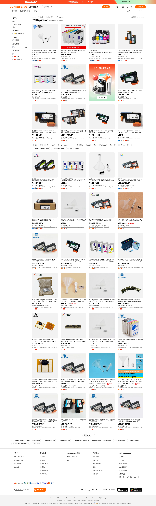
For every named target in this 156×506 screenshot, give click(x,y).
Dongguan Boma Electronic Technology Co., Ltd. (102, 187)
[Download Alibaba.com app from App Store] (122, 490)
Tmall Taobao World (69, 498)
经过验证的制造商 (72, 456)
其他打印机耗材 (16, 24)
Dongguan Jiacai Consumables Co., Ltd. (129, 227)
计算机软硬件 (49, 17)
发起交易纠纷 (97, 463)
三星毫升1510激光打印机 (85, 145)
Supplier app (86, 490)
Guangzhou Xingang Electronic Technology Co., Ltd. (45, 227)
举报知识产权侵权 (98, 470)
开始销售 (121, 460)
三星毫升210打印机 (135, 440)
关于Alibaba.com (19, 453)
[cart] (123, 7)
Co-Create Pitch (18, 460)
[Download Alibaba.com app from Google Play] (136, 490)
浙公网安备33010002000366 (107, 503)
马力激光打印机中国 (19, 440)
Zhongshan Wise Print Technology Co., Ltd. (44, 187)
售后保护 (42, 467)
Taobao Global (85, 498)
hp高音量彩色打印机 (65, 440)
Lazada (78, 498)
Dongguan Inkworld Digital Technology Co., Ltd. (102, 58)
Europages (104, 498)
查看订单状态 (123, 463)
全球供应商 (33, 7)
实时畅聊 (95, 460)
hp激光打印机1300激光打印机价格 (102, 440)
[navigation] (20, 226)
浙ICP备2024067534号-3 (124, 503)
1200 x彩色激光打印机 (101, 145)
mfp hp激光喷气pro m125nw (67, 145)
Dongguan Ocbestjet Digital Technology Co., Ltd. (130, 138)
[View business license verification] (94, 503)
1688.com (59, 498)
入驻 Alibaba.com (124, 456)
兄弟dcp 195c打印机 (50, 440)
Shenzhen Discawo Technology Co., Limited (130, 58)
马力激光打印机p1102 (34, 440)
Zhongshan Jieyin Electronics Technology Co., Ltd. (45, 98)
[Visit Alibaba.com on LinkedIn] (124, 477)
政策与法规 (43, 474)
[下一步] (93, 435)
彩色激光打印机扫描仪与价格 (42, 148)
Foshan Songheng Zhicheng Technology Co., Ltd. (45, 58)
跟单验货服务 (44, 470)
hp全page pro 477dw (59, 148)
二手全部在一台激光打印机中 (22, 444)
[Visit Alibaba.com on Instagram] (131, 477)
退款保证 (42, 460)
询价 (68, 460)
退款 (94, 467)
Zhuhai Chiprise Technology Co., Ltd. (42, 138)
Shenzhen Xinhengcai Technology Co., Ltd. (73, 138)
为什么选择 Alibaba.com (20, 456)
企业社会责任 (17, 463)
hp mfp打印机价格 (120, 440)
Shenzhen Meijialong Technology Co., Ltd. (72, 227)
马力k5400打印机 (39, 145)
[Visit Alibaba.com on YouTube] (135, 477)
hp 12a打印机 (51, 145)
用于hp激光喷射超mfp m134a (82, 440)
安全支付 (42, 456)
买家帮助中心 (97, 456)
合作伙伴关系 (123, 470)
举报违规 (95, 474)
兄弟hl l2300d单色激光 (75, 148)
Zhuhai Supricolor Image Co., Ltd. (127, 98)
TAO (92, 498)
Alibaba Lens (19, 490)
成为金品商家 (123, 467)
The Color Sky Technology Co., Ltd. (99, 227)
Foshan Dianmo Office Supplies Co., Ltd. (72, 187)
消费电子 (40, 17)
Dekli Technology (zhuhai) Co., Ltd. (70, 427)
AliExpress (52, 498)
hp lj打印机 (114, 145)
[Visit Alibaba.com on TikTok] (138, 477)
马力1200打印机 (126, 145)
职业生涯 (16, 467)
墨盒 (13, 27)
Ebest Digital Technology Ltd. (126, 187)
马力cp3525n (37, 444)
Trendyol (97, 498)
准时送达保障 (44, 463)
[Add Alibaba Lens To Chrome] (40, 490)
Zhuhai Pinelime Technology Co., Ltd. (99, 138)
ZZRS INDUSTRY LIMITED (68, 58)
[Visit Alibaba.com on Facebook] (120, 477)
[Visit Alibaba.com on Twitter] (128, 477)
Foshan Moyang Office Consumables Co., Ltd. (73, 98)
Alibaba (34, 17)
